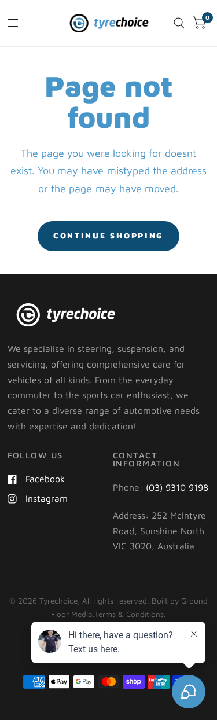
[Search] (179, 23)
